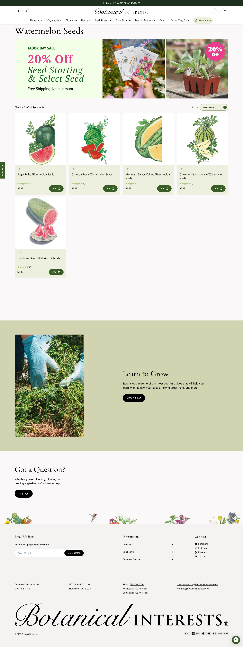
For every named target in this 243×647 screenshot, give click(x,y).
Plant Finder (205, 20)
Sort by (195, 107)
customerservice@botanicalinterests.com (197, 584)
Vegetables (53, 20)
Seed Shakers (102, 20)
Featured (35, 20)
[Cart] (225, 11)
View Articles (134, 398)
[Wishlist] (25, 11)
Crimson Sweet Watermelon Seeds (91, 174)
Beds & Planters (144, 20)
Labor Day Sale (180, 20)
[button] (20, 169)
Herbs (84, 20)
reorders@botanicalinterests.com (193, 588)
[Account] (217, 11)
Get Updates (74, 553)
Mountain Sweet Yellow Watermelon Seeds (147, 176)
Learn (163, 20)
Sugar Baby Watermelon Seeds (35, 174)
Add (54, 188)
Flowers (70, 20)
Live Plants (122, 20)
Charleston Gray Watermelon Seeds (38, 258)
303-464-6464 (141, 593)
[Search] (18, 11)
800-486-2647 (141, 588)
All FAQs (24, 493)
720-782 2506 (137, 584)
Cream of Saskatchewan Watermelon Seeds (201, 176)
